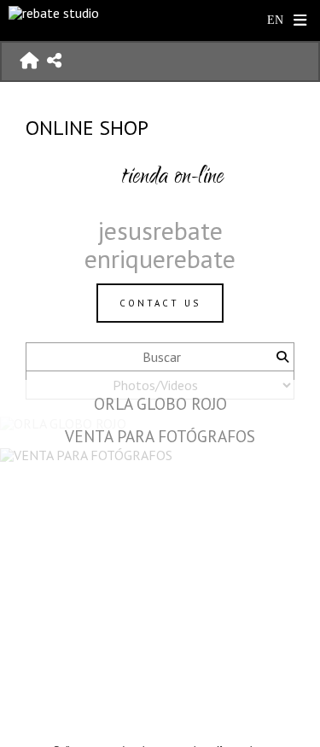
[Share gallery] (54, 61)
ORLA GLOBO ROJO (160, 403)
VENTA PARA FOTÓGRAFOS (160, 435)
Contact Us (160, 303)
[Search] (282, 356)
